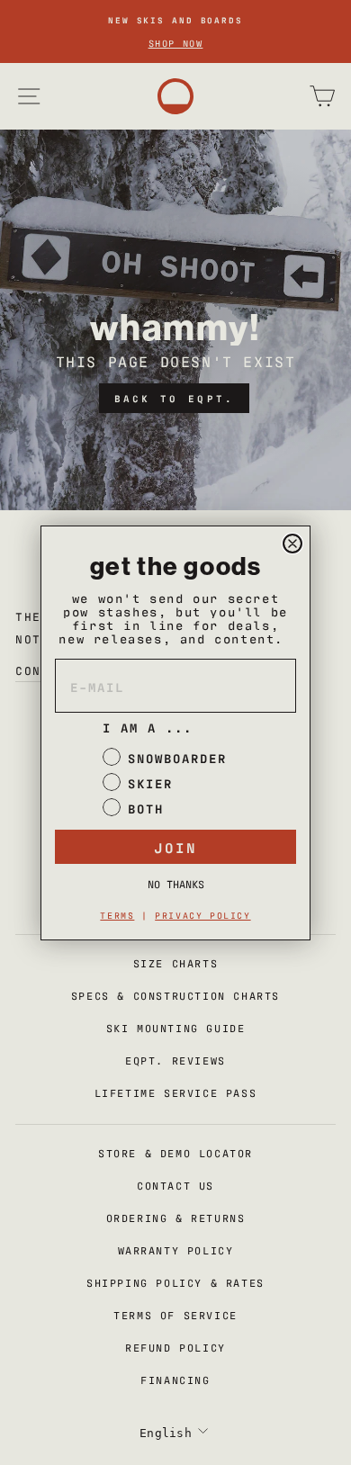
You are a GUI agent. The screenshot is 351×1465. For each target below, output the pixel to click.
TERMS (117, 915)
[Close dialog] (293, 544)
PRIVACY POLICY (202, 915)
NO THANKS (176, 883)
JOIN (175, 847)
